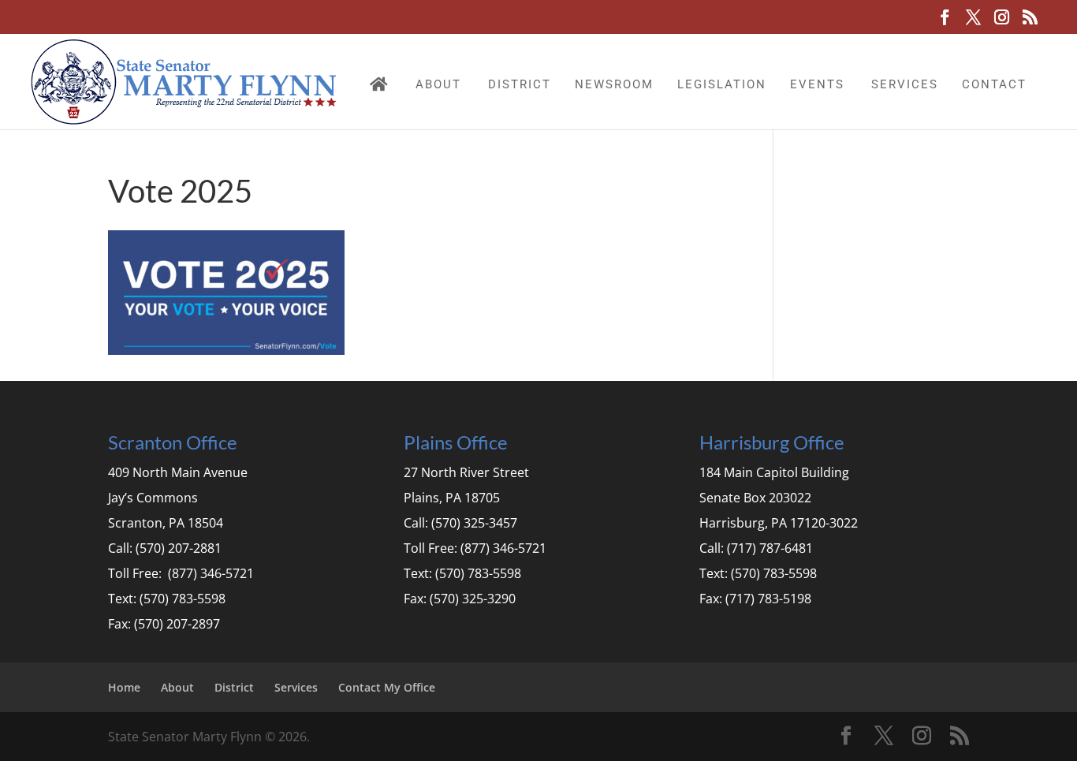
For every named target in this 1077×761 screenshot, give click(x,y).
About (438, 84)
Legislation (721, 84)
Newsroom (614, 84)
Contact (994, 84)
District (519, 84)
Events (817, 84)
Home (124, 687)
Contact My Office (386, 687)
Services (904, 84)
